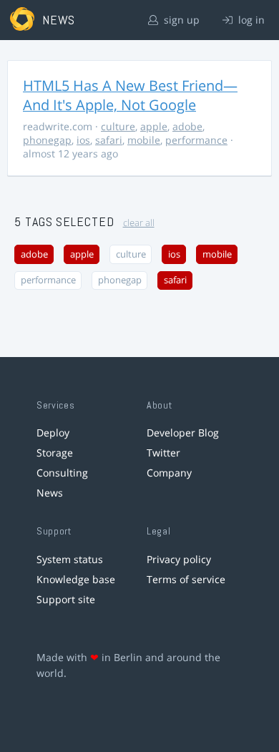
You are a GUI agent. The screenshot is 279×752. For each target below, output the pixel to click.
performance (196, 140)
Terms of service (186, 579)
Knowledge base (75, 579)
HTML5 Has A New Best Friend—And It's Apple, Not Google (130, 95)
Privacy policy (179, 559)
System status (69, 559)
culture (118, 126)
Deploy (52, 432)
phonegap (47, 140)
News (49, 492)
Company (169, 472)
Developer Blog (183, 432)
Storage (54, 452)
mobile (143, 140)
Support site (65, 599)
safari (108, 140)
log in (250, 19)
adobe (187, 126)
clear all (139, 223)
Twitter (163, 452)
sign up (180, 19)
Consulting (62, 472)
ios (83, 140)
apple (153, 126)
